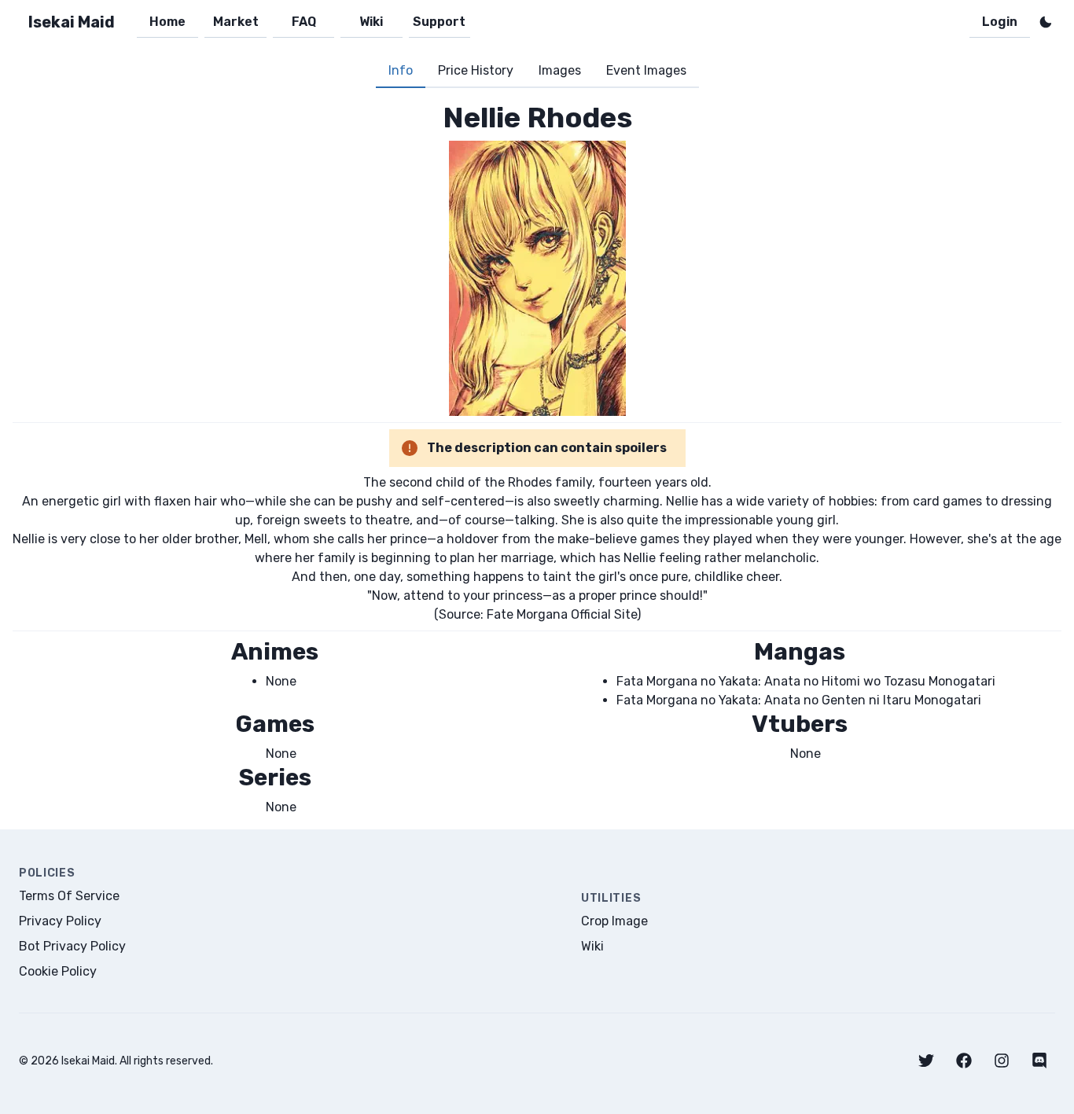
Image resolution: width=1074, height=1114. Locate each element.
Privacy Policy (60, 921)
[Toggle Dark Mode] (1045, 22)
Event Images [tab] (646, 70)
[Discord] (1039, 1060)
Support (439, 21)
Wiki (371, 21)
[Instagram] (1001, 1060)
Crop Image (614, 921)
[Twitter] (926, 1060)
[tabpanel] (537, 458)
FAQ (304, 21)
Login (999, 21)
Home (167, 21)
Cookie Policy (58, 971)
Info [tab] (400, 70)
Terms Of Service (69, 895)
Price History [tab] (475, 70)
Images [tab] (560, 70)
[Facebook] (964, 1060)
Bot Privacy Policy (72, 946)
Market (236, 21)
